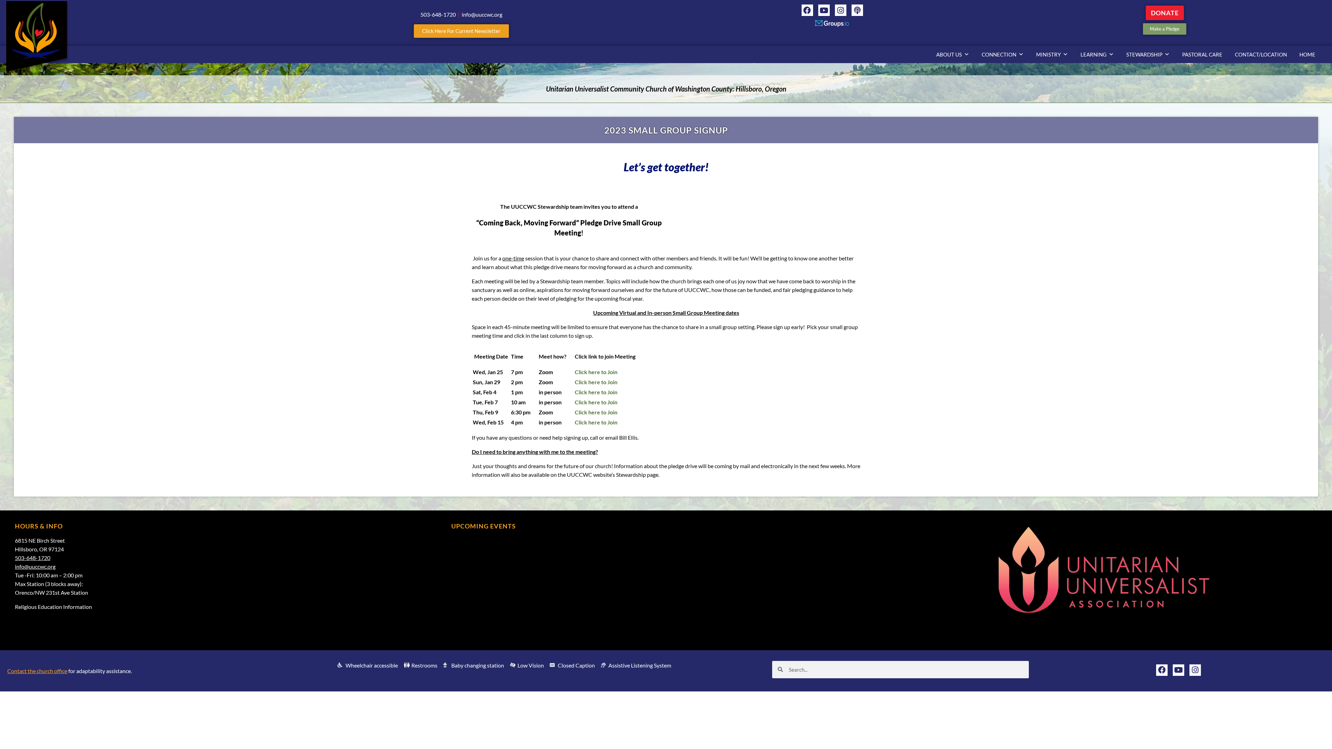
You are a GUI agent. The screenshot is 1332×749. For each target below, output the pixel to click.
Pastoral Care (1202, 54)
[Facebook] (807, 10)
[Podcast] (857, 10)
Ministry (1048, 54)
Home (1307, 54)
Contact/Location (1261, 54)
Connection (999, 54)
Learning (1094, 54)
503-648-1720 (32, 557)
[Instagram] (840, 10)
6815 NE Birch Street (40, 540)
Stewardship (1144, 54)
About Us (949, 54)
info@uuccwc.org (35, 566)
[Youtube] (824, 10)
